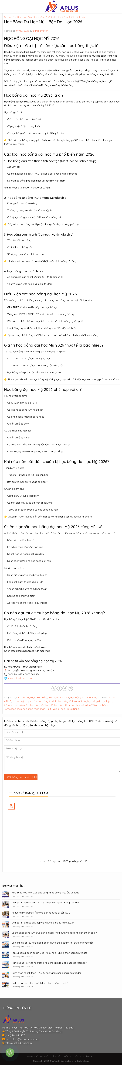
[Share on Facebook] (59, 688)
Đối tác (68, 1056)
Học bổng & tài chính (69, 17)
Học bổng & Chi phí (45, 17)
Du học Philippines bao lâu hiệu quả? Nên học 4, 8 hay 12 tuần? (45, 902)
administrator (40, 30)
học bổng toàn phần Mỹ (36, 708)
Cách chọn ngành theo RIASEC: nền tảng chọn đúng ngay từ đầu (46, 973)
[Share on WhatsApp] (53, 688)
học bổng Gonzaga (64, 705)
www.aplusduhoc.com (20, 678)
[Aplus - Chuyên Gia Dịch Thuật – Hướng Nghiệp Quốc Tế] (61, 6)
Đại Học (17, 17)
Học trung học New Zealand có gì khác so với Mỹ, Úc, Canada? (46, 892)
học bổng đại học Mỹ (41, 705)
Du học (8, 17)
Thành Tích (56, 1056)
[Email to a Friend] (70, 688)
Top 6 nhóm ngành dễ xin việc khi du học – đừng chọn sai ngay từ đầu (50, 952)
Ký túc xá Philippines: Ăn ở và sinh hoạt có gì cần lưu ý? (41, 912)
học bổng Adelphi (47, 701)
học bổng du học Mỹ (98, 701)
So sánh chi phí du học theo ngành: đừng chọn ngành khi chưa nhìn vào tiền (52, 942)
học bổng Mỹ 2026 (86, 705)
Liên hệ (77, 1056)
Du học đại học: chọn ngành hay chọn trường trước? (40, 983)
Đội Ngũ (44, 1056)
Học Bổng (28, 17)
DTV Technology (80, 1060)
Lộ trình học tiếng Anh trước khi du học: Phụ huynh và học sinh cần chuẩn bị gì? (54, 932)
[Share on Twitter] (64, 688)
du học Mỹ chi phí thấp (25, 701)
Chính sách (89, 1056)
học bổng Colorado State (72, 701)
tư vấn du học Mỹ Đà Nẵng (64, 708)
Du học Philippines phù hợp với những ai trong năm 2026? (43, 922)
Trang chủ (32, 1056)
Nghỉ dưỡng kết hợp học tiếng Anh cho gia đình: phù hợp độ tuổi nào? (49, 962)
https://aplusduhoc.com (18, 1042)
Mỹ (83, 17)
